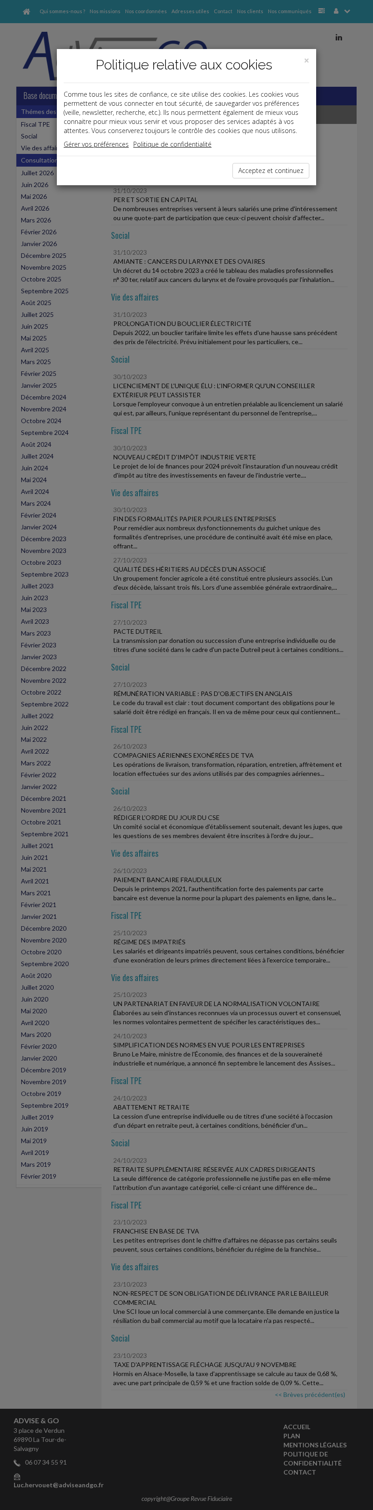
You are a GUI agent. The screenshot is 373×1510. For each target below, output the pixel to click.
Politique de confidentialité (172, 144)
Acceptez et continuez (270, 170)
